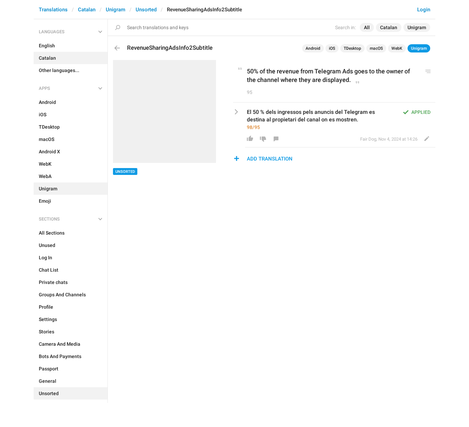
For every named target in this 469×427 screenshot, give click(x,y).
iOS (332, 48)
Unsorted (146, 10)
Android (313, 48)
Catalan (86, 10)
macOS (376, 48)
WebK (396, 48)
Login (423, 10)
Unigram (115, 10)
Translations (53, 10)
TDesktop (352, 48)
